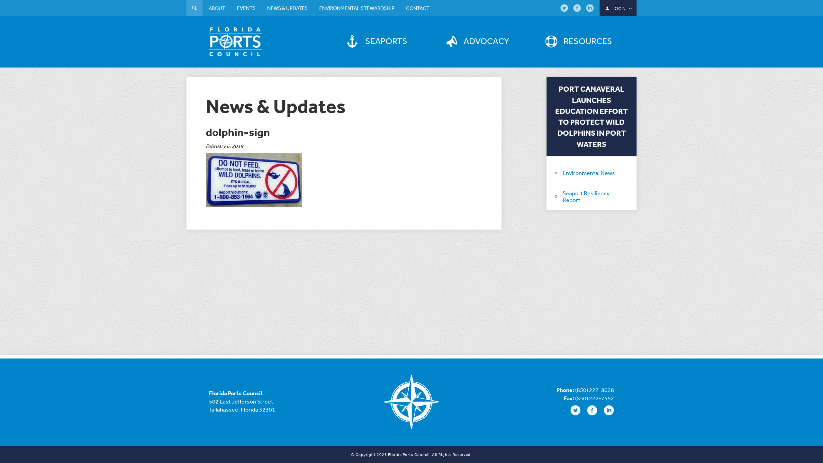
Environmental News (589, 172)
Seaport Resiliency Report (586, 196)
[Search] (194, 9)
